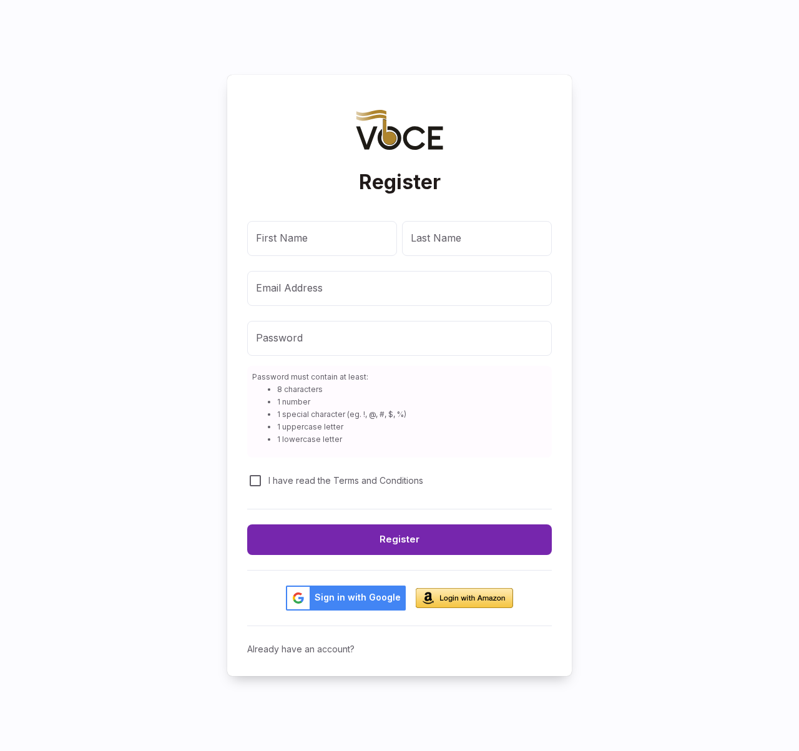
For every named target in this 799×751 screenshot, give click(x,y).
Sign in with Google (358, 597)
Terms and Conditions (378, 480)
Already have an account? (301, 649)
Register (399, 539)
